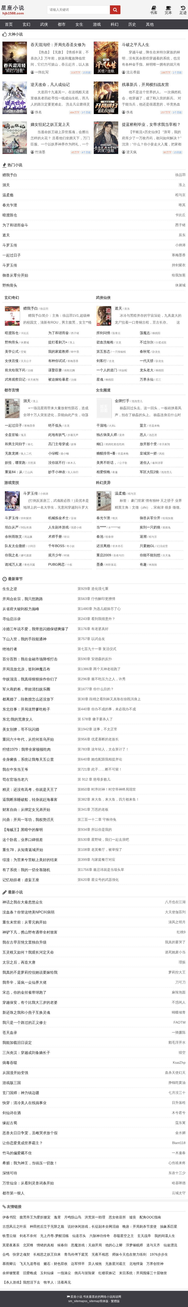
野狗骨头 (9, 285)
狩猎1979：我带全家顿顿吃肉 (26, 749)
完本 (168, 13)
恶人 (143, 435)
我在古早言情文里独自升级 (24, 942)
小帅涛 (180, 245)
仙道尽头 (79, 1236)
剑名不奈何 (28, 1236)
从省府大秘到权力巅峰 (20, 609)
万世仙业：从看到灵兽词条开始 (28, 1183)
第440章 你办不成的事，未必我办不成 (107, 709)
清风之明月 (177, 922)
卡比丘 (180, 215)
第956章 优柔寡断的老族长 (98, 739)
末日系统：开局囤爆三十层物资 (143, 1273)
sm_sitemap (76, 1301)
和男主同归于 (15, 444)
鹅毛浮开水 (177, 1042)
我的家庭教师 (58, 351)
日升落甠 (179, 1103)
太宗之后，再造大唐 (18, 962)
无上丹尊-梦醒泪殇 (54, 1236)
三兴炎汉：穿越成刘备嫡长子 (26, 1052)
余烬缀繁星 (11, 1273)
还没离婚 (103, 546)
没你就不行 (56, 463)
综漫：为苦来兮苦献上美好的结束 (30, 860)
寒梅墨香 (179, 255)
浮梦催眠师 (134, 1245)
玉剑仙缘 (47, 1273)
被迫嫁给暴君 (58, 379)
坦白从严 (12, 527)
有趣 (143, 564)
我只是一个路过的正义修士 (24, 1022)
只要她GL (147, 546)
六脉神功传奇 (99, 1236)
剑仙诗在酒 (11, 1113)
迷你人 (145, 463)
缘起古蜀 (9, 1123)
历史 (132, 24)
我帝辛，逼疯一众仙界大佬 (24, 982)
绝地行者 (9, 649)
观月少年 (55, 555)
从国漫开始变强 (15, 1073)
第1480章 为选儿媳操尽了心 (99, 609)
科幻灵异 (103, 482)
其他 (150, 24)
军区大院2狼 (149, 472)
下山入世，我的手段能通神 (24, 639)
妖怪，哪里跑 (15, 463)
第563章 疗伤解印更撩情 (96, 599)
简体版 (104, 1301)
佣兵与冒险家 (84, 1273)
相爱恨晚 (103, 472)
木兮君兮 (179, 1113)
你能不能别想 (150, 555)
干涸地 (101, 425)
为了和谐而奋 (58, 333)
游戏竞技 (11, 482)
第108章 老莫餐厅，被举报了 (100, 850)
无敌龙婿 (12, 453)
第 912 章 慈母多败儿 (94, 779)
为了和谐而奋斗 (15, 225)
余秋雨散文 (13, 536)
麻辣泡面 (179, 992)
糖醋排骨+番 (106, 453)
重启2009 (103, 555)
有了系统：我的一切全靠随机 (26, 870)
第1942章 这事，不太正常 (97, 729)
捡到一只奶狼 (150, 527)
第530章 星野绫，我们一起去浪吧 (103, 839)
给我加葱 (179, 275)
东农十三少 (177, 1173)
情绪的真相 (45, 1245)
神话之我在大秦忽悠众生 (22, 902)
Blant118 (179, 1143)
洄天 (6, 185)
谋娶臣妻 (55, 370)
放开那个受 (148, 444)
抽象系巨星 (168, 1226)
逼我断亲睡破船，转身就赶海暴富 (30, 799)
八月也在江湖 (175, 902)
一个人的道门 (106, 370)
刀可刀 (180, 982)
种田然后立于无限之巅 (47, 1226)
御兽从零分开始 (15, 275)
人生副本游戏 (58, 527)
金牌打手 (122, 401)
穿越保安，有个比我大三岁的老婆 (30, 1002)
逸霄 (57, 1217)
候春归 (62, 1245)
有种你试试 (56, 361)
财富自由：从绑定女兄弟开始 (26, 809)
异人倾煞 (95, 1264)
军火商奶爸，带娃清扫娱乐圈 (26, 689)
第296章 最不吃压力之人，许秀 (102, 679)
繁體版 (115, 1301)
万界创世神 (155, 1264)
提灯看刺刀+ (57, 342)
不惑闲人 (179, 1002)
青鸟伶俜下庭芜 (76, 1254)
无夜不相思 (100, 1254)
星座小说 (76, 1296)
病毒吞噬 (9, 1063)
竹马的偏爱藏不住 (17, 1153)
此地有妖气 (56, 435)
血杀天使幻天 (175, 1072)
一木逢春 (179, 1153)
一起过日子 (11, 255)
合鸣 (5, 1254)
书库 (153, 13)
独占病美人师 (106, 435)
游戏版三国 (11, 1083)
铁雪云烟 (9, 1236)
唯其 (182, 205)
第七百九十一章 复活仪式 (97, 649)
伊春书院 (9, 1217)
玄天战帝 (144, 1236)
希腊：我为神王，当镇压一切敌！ (30, 1163)
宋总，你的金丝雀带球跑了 (24, 992)
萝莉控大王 (177, 972)
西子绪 (180, 225)
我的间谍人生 (164, 1236)
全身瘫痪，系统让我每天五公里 (28, 759)
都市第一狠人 (13, 1193)
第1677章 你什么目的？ (96, 689)
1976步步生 (159, 1254)
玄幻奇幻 (11, 297)
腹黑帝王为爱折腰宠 (35, 1217)
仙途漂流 (170, 1245)
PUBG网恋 (56, 564)
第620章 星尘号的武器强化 (98, 880)
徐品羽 (180, 175)
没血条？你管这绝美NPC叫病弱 (28, 912)
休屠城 (180, 285)
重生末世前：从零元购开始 (24, 922)
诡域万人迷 (13, 564)
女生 (79, 24)
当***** (101, 527)
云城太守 (179, 1193)
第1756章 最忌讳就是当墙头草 (101, 870)
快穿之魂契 (21, 1254)
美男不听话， (106, 463)
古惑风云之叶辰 (14, 1226)
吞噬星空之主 (123, 1236)
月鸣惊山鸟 (72, 1217)
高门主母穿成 (58, 444)
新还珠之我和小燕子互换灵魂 (26, 1012)
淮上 (182, 185)
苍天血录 (9, 1032)
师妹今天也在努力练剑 (129, 1254)
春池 (99, 536)
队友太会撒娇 (15, 546)
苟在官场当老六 (15, 779)
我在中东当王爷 (15, 769)
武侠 (44, 24)
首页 (9, 24)
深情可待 (9, 1173)
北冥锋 (28, 1245)
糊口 (99, 444)
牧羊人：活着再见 (57, 1282)
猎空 (182, 1052)
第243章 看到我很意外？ (96, 619)
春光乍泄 (9, 205)
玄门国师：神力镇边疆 (20, 1093)
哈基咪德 (179, 1183)
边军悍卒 (78, 1264)
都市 (62, 24)
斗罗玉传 (9, 245)
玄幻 (26, 24)
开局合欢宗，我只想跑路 (22, 599)
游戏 (97, 24)
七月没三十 (177, 1093)
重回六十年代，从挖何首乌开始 (28, 739)
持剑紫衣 (179, 265)
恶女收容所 (117, 1217)
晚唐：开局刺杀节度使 (139, 1226)
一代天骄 (146, 361)
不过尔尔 (146, 342)
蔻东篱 (180, 1123)
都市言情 (11, 390)
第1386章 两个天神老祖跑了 (99, 669)
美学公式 (12, 351)
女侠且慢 (12, 361)
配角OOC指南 (150, 1217)
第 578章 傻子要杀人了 (95, 719)
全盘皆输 (12, 435)
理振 (182, 962)
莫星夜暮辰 (11, 1245)
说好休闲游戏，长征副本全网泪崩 (93, 1226)
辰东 (182, 235)
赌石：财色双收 (56, 1264)
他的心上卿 (113, 1245)
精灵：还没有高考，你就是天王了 (30, 789)
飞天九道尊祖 (30, 1264)
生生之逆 (9, 589)
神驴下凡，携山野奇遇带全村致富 (30, 932)
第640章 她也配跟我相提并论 (100, 759)
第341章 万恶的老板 (93, 809)
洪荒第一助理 (95, 1217)
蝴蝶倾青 (179, 1012)
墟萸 (132, 1217)
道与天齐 (153, 1245)
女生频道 (103, 390)
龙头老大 (146, 370)
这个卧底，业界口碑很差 (22, 840)
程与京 (180, 195)
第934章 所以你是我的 (95, 829)
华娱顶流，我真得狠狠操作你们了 (30, 679)
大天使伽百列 (175, 912)
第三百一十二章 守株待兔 (97, 819)
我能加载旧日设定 (17, 1042)
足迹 (183, 13)
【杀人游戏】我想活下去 (21, 1282)
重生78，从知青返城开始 (22, 850)
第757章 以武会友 (91, 639)
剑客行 (101, 361)
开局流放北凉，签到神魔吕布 (26, 669)
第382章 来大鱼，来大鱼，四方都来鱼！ (108, 799)
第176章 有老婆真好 (93, 629)
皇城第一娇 (148, 453)
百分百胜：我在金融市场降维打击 (30, 659)
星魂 (99, 379)
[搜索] (115, 9)
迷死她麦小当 (175, 952)
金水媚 (180, 1133)
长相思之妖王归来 (47, 1254)
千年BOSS (56, 546)
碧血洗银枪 (105, 342)
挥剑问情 (103, 333)
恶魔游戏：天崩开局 (86, 1245)
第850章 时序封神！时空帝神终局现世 (107, 789)
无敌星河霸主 (115, 1264)
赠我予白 (9, 175)
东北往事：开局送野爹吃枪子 (26, 709)
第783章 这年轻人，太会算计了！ (103, 749)
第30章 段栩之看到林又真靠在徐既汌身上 (109, 699)
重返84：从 (14, 472)
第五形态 (103, 351)
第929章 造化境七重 (93, 589)
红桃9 (181, 932)
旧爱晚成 (30, 1273)
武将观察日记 (15, 379)
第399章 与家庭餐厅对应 (96, 860)
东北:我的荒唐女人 (17, 719)
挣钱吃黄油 (177, 1083)
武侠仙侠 (103, 297)
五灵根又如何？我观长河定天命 (28, 952)
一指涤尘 (64, 1273)
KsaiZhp (179, 1062)
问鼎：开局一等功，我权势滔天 (28, 819)
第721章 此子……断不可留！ (100, 769)
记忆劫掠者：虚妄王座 (20, 880)
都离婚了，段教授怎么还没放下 (28, 699)
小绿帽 (53, 453)
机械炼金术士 (58, 518)
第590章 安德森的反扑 (95, 659)
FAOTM (180, 1022)
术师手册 (55, 536)
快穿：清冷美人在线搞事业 (24, 1103)
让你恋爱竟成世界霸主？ (22, 1143)
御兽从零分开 (150, 518)
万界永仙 (146, 379)
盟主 (143, 425)
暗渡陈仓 (9, 215)
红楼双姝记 (107, 1273)
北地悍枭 (136, 1264)
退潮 (143, 536)
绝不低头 (55, 425)
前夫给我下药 (15, 370)
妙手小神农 (56, 472)
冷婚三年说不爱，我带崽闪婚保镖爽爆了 (35, 629)
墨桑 (99, 564)
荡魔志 (145, 333)
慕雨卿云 (9, 1264)
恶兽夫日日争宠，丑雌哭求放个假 (30, 1133)
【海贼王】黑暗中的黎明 (22, 830)
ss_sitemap (92, 1301)
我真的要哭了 (175, 942)
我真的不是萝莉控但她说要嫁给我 (30, 972)
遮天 (6, 235)
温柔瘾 (7, 195)
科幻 (114, 24)
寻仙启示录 (11, 619)
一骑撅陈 (179, 1032)
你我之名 (12, 555)
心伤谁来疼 (177, 1163)
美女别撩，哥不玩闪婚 (20, 729)
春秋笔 (145, 351)
